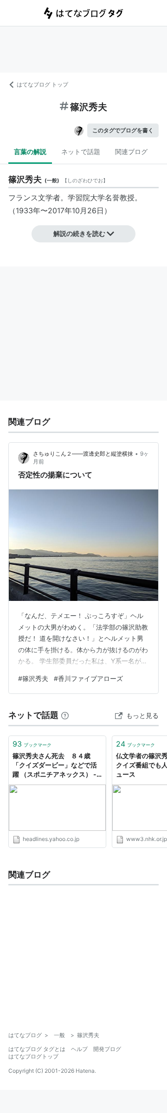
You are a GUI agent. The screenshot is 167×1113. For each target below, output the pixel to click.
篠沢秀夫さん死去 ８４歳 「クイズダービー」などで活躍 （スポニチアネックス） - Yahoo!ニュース (55, 765)
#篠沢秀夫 (33, 678)
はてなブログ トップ (42, 84)
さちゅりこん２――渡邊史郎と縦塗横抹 (83, 453)
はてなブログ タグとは (36, 1048)
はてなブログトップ (33, 1056)
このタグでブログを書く (123, 130)
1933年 (28, 210)
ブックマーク (32, 743)
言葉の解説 (30, 151)
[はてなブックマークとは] (65, 715)
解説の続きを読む (79, 233)
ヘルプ (79, 1048)
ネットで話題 (80, 151)
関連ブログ (131, 151)
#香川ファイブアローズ (88, 678)
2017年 (60, 210)
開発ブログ (107, 1048)
